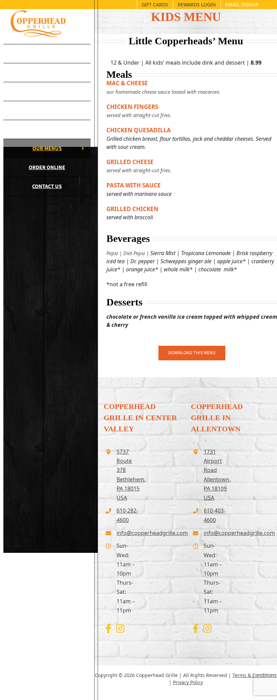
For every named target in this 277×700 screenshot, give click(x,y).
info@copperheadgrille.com (129, 533)
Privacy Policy (188, 682)
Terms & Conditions (254, 675)
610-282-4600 (127, 515)
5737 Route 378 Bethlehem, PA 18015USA (129, 474)
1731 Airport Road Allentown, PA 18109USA (216, 474)
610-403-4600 (214, 515)
